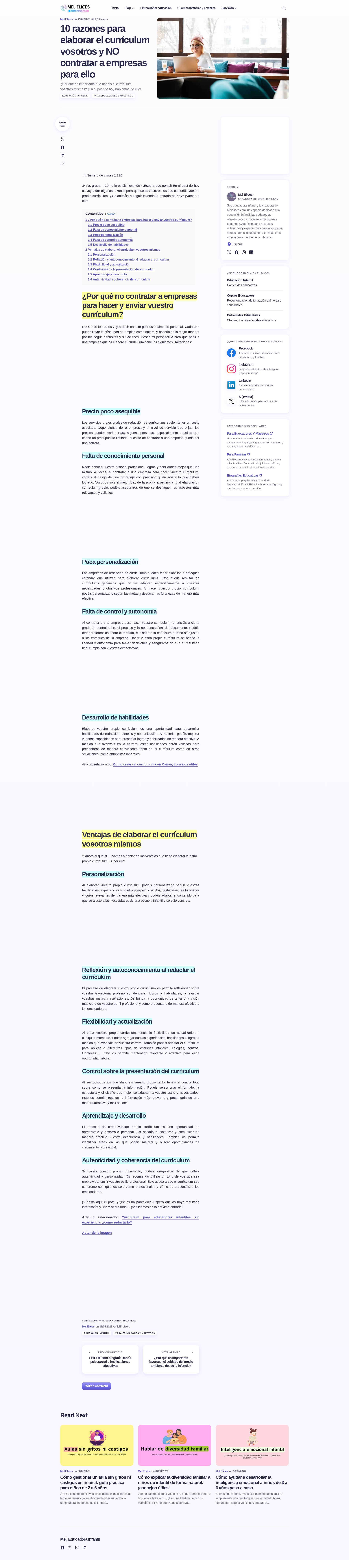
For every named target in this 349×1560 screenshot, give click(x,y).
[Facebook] (236, 252)
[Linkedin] (251, 252)
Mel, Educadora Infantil (80, 1539)
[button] (284, 8)
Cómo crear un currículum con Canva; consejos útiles (155, 764)
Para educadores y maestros (113, 96)
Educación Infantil (75, 96)
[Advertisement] (140, 142)
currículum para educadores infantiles (109, 1321)
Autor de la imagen (97, 1232)
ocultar (111, 213)
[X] (229, 252)
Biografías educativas (243, 475)
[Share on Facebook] (62, 147)
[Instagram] (244, 252)
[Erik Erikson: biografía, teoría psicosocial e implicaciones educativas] (110, 1359)
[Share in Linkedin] (62, 155)
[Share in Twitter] (62, 139)
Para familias (237, 454)
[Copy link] (62, 163)
